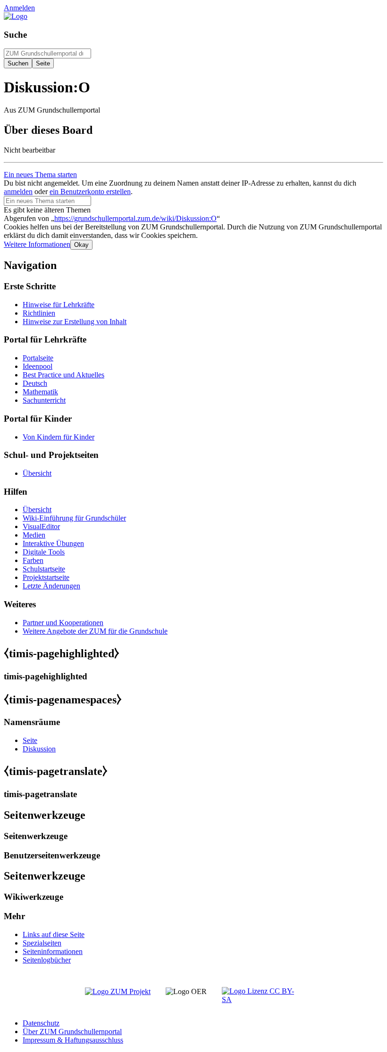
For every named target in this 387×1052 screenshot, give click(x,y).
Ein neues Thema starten (40, 175)
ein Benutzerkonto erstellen (90, 192)
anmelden (18, 192)
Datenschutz (41, 1023)
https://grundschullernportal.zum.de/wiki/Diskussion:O (135, 218)
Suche (15, 35)
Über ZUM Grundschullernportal (72, 1032)
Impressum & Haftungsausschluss (73, 1040)
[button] (37, 244)
